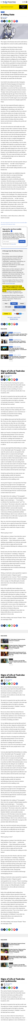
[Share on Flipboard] (14, 21)
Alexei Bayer (4, 17)
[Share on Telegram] (7, 21)
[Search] (24, 2)
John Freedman (8, 375)
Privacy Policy (13, 244)
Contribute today (23, 7)
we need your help (10, 283)
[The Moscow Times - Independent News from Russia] (9, 2)
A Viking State (7, 14)
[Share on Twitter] (4, 21)
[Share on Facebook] (2, 21)
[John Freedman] (2, 376)
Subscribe (22, 241)
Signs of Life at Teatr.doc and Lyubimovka (13, 372)
